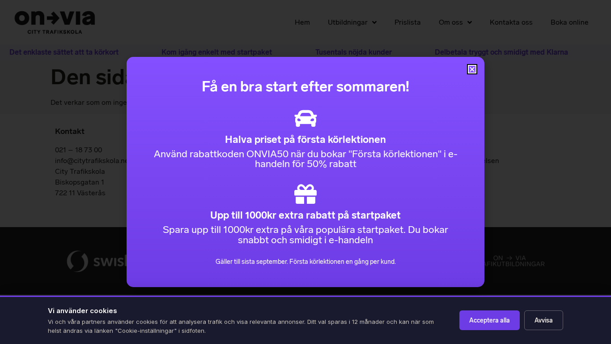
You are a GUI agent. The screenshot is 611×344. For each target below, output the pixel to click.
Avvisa (544, 320)
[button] (472, 69)
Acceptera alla (489, 320)
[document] (305, 172)
